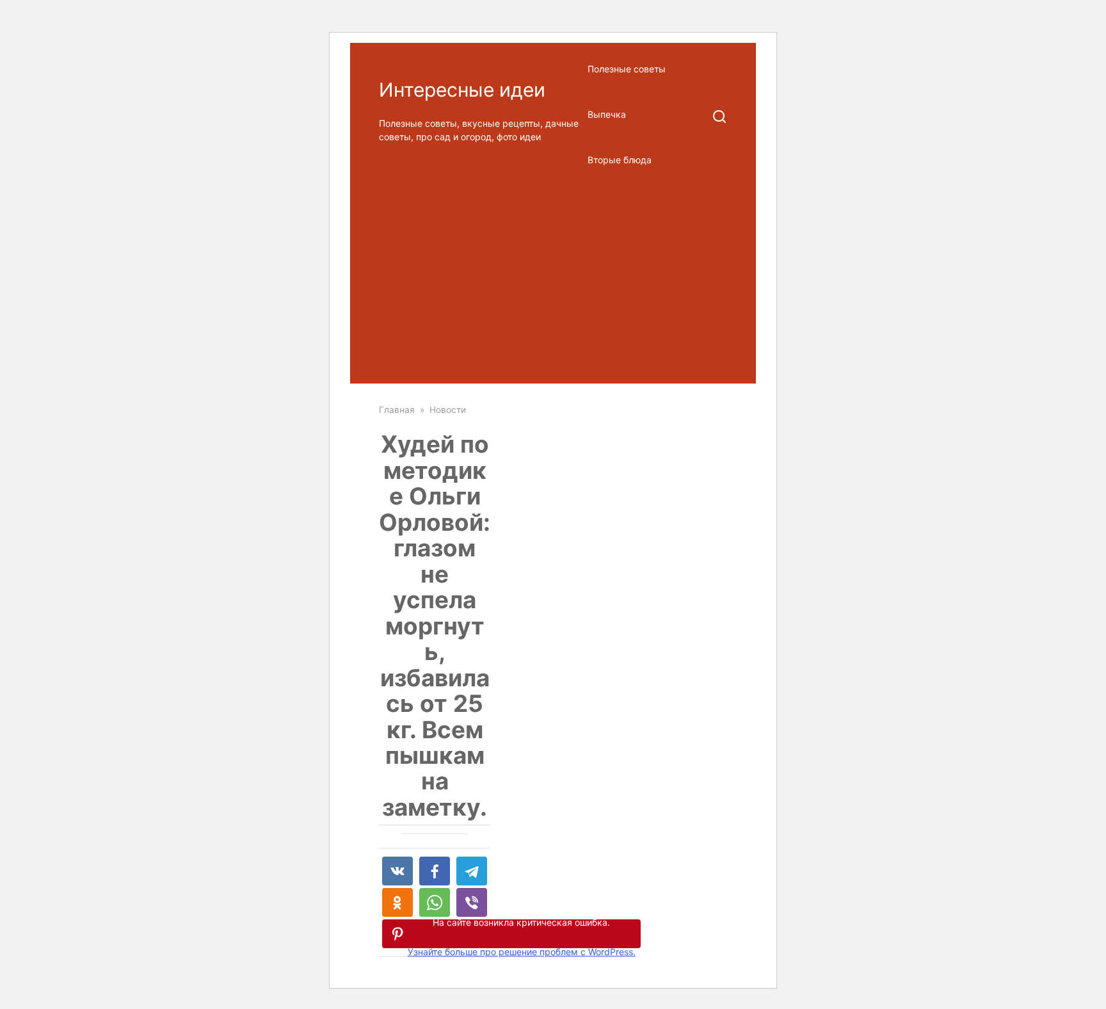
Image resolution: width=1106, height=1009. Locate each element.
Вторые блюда (620, 159)
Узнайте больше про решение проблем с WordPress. (522, 951)
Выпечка (607, 114)
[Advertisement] (553, 281)
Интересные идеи (462, 89)
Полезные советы (627, 68)
